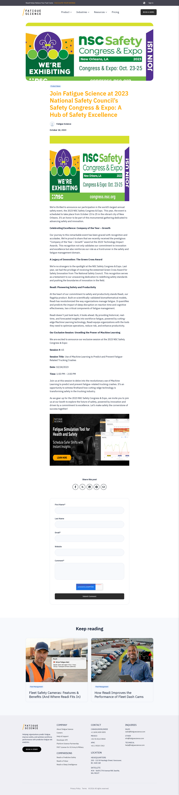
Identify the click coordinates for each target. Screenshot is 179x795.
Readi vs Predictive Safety (66, 757)
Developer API (62, 740)
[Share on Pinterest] (96, 487)
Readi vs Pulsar (62, 761)
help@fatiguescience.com (135, 745)
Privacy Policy (75, 788)
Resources (99, 12)
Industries (81, 12)
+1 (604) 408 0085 (98, 732)
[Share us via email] (103, 487)
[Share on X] (82, 487)
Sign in (151, 3)
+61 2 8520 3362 (98, 746)
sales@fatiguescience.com (135, 732)
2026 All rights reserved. (99, 788)
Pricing (115, 12)
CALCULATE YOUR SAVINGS (64, 3)
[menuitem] (66, 12)
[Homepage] (31, 12)
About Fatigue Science (65, 729)
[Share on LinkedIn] (89, 487)
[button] (144, 3)
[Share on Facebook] (75, 487)
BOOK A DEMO (148, 12)
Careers (60, 733)
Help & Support (62, 736)
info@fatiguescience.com (134, 738)
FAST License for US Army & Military (70, 747)
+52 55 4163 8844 (98, 739)
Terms (84, 788)
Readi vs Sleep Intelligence (67, 764)
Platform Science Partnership (68, 744)
